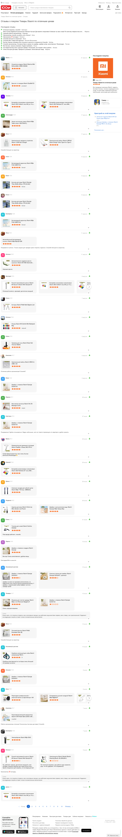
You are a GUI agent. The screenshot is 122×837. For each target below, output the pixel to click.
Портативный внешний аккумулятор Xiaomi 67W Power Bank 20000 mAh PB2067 (22, 715)
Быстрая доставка (55, 816)
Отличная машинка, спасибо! (11, 30)
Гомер (105, 100)
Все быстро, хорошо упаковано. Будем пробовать (17, 46)
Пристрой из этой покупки (104, 113)
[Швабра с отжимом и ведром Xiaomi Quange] (6, 550)
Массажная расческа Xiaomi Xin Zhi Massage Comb (22, 404)
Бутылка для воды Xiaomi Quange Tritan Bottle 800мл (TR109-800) (21, 183)
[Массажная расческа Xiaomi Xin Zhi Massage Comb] (6, 406)
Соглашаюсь (86, 830)
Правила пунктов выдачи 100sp (64, 825)
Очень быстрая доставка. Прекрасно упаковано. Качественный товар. (23, 49)
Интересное (68, 13)
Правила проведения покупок (64, 823)
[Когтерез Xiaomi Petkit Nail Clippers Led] (6, 307)
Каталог (21, 8)
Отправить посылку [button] (17, 3)
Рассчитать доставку (38, 823)
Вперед (68, 806)
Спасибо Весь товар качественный (13, 40)
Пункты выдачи (37, 820)
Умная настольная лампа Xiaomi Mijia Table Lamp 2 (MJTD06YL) (23, 122)
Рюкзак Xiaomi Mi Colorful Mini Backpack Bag (23, 324)
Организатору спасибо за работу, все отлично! (17, 35)
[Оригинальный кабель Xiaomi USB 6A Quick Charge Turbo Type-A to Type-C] (44, 143)
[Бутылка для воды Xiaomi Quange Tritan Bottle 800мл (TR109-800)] (6, 185)
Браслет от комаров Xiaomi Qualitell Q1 (23, 83)
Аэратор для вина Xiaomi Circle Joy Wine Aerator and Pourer (22, 508)
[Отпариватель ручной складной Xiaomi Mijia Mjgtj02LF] (44, 698)
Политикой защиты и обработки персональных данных (55, 832)
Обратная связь (113, 835)
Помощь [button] (108, 3)
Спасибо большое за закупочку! (12, 38)
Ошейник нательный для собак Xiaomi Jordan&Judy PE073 (23, 654)
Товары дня (67, 816)
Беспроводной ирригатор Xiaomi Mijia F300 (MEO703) (23, 164)
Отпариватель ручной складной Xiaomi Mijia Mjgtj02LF (60, 696)
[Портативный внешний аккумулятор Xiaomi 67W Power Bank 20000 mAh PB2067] (6, 717)
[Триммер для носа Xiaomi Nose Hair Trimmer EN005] (6, 345)
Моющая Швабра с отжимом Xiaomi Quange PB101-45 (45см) (107, 123)
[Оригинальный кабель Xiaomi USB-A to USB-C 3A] (6, 364)
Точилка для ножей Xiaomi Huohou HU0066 (22, 527)
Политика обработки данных (63, 820)
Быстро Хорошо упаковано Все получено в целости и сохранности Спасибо (25, 42)
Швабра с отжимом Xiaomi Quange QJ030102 (22, 385)
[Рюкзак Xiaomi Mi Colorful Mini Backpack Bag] (6, 326)
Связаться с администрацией (41, 825)
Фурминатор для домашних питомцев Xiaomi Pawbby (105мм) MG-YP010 (23, 446)
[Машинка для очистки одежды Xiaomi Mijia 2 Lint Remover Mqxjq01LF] (6, 602)
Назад (23, 806)
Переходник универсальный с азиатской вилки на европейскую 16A (22, 696)
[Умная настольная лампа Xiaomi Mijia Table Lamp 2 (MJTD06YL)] (6, 124)
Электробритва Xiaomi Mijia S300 (21, 737)
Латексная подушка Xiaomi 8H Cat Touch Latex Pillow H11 (106, 117)
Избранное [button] (101, 3)
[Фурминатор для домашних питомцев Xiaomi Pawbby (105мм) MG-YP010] (6, 448)
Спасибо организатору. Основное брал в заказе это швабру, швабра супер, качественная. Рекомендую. (33, 44)
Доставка (118, 13)
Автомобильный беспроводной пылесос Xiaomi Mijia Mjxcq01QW (12, 240)
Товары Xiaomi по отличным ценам (104, 83)
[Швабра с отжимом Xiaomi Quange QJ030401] (6, 576)
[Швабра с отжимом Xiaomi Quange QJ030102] (6, 387)
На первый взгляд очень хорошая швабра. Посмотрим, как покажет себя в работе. (27, 47)
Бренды (84, 13)
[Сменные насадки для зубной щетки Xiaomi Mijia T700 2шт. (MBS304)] (6, 490)
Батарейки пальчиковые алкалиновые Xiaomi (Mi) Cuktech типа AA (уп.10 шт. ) (23, 103)
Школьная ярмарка (46, 13)
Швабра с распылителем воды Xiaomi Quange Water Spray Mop (60, 508)
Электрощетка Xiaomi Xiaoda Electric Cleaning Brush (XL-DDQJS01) (60, 757)
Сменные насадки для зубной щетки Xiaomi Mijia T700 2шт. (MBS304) (22, 489)
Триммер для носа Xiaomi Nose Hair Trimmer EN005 (22, 344)
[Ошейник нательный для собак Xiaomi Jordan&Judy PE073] (6, 655)
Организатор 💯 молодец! (10, 37)
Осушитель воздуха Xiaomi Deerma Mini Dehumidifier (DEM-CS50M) (23, 65)
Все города (5, 3)
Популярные (5, 13)
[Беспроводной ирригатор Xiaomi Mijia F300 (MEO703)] (6, 166)
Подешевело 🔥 (58, 13)
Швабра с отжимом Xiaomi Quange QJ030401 (22, 574)
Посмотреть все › (99, 130)
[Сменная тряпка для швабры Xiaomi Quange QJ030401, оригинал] (44, 576)
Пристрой (77, 13)
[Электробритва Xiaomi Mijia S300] (6, 740)
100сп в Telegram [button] (29, 3)
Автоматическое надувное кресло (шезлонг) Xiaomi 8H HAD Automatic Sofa (22, 262)
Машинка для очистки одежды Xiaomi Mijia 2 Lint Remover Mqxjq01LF (22, 601)
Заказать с (91, 816)
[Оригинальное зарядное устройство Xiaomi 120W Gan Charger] (6, 143)
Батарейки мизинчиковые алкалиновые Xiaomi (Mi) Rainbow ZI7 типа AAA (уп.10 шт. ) (61, 103)
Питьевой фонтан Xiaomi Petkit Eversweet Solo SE (21, 631)
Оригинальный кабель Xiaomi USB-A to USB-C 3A (23, 363)
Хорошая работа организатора (12, 33)
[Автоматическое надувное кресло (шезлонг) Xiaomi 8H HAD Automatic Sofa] (6, 263)
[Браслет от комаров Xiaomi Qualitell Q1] (6, 86)
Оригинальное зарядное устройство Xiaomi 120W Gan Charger (22, 141)
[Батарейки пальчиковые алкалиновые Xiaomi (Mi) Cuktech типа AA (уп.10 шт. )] (6, 105)
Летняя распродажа (16, 13)
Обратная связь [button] (116, 3)
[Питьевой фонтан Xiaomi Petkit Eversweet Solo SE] (6, 633)
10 (62, 806)
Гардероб (35, 13)
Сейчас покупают (78, 816)
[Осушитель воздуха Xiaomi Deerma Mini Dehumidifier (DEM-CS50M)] (6, 67)
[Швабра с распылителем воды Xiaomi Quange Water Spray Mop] (44, 509)
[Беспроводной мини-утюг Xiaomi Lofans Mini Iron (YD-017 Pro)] (82, 698)
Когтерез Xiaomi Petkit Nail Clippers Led (23, 305)
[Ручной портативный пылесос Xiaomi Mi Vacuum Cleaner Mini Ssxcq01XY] (6, 285)
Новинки (27, 13)
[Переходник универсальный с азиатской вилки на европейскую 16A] (6, 698)
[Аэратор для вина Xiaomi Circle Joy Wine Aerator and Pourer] (6, 509)
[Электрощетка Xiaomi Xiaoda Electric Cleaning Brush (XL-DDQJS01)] (44, 759)
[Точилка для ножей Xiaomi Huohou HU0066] (6, 528)
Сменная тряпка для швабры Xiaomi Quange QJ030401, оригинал (60, 574)
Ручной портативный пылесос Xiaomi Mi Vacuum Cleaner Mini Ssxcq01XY (22, 283)
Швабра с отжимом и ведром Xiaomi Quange (22, 549)
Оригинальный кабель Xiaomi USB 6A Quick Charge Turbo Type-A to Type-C (60, 141)
